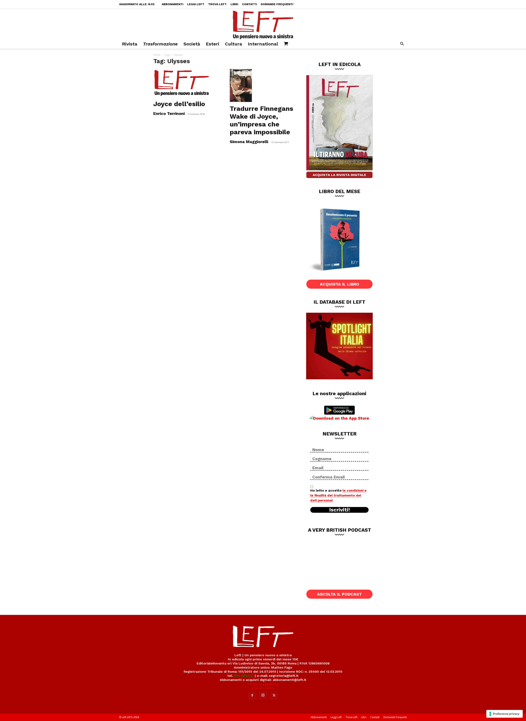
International (263, 43)
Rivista (129, 43)
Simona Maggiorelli (249, 141)
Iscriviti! (339, 510)
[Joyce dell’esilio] (186, 83)
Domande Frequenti (277, 4)
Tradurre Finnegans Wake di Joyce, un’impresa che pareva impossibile (261, 120)
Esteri (212, 43)
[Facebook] (252, 695)
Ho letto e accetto (338, 495)
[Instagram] (263, 695)
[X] (274, 695)
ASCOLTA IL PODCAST (339, 594)
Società (191, 43)
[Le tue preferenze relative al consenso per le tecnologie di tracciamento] (504, 714)
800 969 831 (244, 676)
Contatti (249, 4)
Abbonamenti (172, 4)
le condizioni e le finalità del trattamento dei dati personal (338, 495)
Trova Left (217, 4)
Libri (234, 4)
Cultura (233, 43)
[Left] (263, 24)
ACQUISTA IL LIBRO (339, 284)
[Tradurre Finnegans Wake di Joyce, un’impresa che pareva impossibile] (263, 85)
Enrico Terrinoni (169, 113)
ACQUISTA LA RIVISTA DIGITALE (339, 175)
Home (156, 55)
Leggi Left (195, 4)
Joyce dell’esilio (179, 104)
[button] (402, 44)
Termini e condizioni (263, 684)
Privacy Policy (263, 688)
